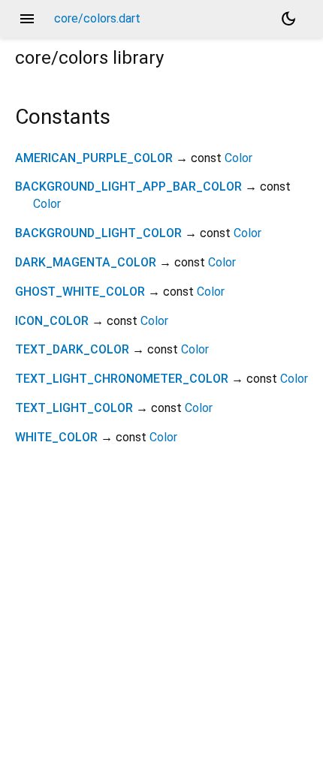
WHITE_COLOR (56, 437)
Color (238, 158)
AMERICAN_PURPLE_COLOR (94, 158)
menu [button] (27, 19)
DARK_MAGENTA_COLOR (85, 262)
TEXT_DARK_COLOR (72, 349)
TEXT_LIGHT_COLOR (74, 408)
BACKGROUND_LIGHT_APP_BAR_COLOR (128, 186)
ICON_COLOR (52, 321)
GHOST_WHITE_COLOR (80, 291)
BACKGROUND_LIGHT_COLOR (98, 233)
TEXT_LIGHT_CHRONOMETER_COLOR (121, 378)
